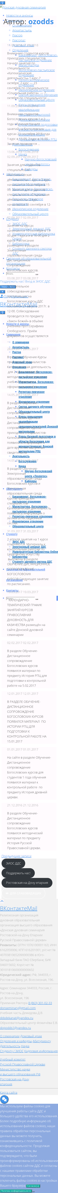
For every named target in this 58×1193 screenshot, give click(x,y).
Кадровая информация (41, 1051)
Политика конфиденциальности (16, 1191)
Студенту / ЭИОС (12, 1051)
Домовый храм (31, 1036)
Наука (25, 1046)
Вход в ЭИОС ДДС (37, 281)
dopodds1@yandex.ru (15, 1028)
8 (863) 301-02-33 (40, 1003)
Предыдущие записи (16, 856)
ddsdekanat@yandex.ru (16, 1018)
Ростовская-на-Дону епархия (27, 883)
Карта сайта (8, 1092)
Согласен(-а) (33, 1186)
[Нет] (33, 1191)
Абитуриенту (42, 1041)
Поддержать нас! (12, 281)
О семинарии (9, 1036)
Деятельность (10, 1046)
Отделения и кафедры (16, 1041)
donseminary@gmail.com (18, 1008)
